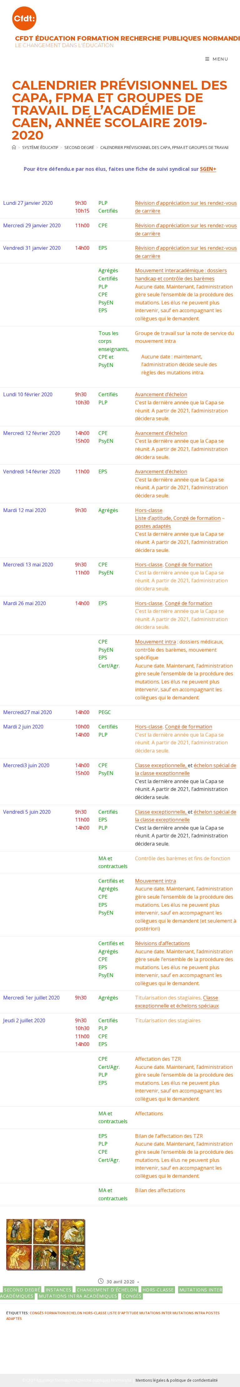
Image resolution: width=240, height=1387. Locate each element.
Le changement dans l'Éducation (64, 45)
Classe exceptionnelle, (161, 765)
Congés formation (48, 1312)
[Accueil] (14, 147)
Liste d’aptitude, (154, 518)
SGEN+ (208, 168)
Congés (132, 1296)
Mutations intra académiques (78, 1296)
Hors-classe (148, 510)
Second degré (22, 1290)
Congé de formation (197, 518)
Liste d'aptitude (123, 1312)
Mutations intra (188, 1312)
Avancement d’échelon (161, 394)
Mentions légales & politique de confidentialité (177, 1380)
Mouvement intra (155, 641)
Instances (58, 1290)
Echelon (74, 1312)
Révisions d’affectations (162, 943)
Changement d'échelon (107, 1290)
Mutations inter (155, 1312)
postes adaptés (153, 526)
